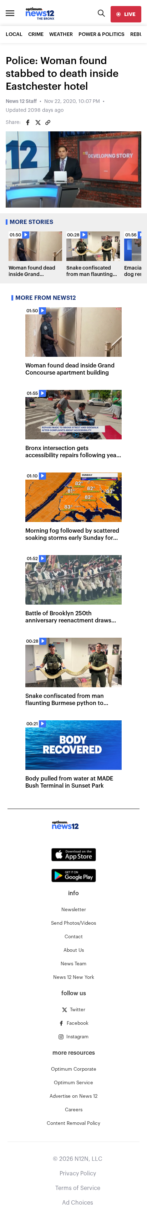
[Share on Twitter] (38, 122)
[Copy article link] (48, 122)
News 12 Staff (21, 101)
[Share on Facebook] (28, 122)
